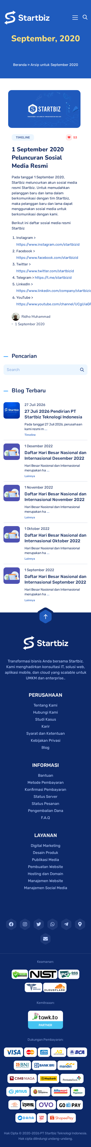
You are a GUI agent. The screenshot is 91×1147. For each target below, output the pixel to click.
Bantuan (45, 775)
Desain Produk (45, 852)
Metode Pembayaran (46, 782)
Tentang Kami (45, 705)
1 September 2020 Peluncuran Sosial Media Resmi (38, 157)
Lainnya (29, 476)
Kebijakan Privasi (45, 740)
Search (82, 369)
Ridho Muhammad (35, 316)
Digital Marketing (45, 845)
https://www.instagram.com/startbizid (48, 244)
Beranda (20, 65)
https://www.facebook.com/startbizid (47, 258)
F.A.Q (45, 817)
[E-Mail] (45, 938)
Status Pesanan (45, 803)
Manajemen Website (45, 881)
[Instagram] (25, 924)
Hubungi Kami (45, 712)
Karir (46, 726)
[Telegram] (66, 924)
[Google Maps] (80, 924)
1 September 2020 (30, 324)
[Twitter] (39, 924)
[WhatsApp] (52, 924)
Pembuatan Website (45, 866)
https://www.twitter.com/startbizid (45, 271)
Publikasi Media (45, 859)
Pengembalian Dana (45, 810)
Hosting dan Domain (45, 874)
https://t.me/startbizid (53, 277)
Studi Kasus (45, 719)
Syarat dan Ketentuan (45, 733)
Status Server (45, 796)
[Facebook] (11, 924)
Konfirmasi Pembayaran (45, 789)
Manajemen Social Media (45, 888)
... (46, 429)
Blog (45, 747)
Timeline (30, 434)
